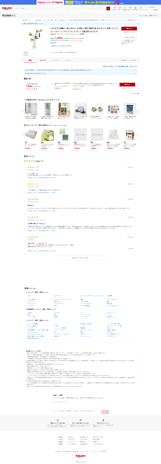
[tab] (30, 60)
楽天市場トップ (26, 20)
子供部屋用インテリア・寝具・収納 (44, 20)
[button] (120, 8)
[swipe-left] (23, 111)
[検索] (108, 8)
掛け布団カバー (63, 20)
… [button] (32, 20)
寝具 (56, 20)
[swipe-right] (137, 111)
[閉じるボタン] (138, 23)
